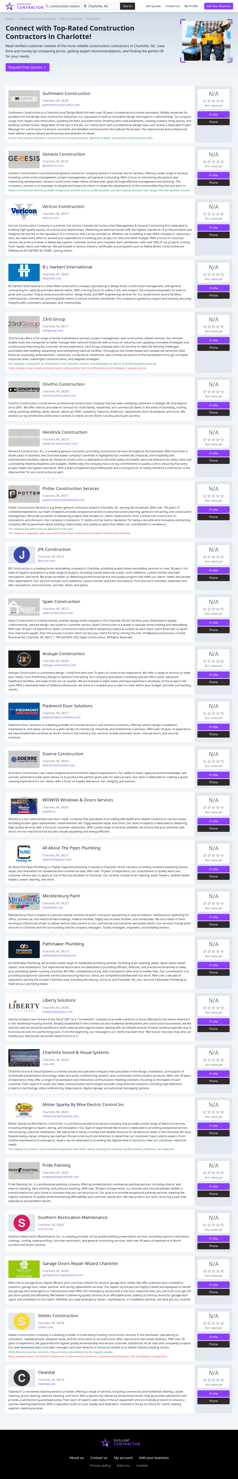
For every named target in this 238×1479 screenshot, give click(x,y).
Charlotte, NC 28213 (56, 951)
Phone (213, 122)
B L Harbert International (67, 267)
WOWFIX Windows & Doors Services (78, 800)
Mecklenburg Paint (61, 896)
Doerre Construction (63, 754)
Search (127, 6)
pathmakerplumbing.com (59, 955)
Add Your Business (218, 6)
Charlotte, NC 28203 (56, 274)
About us (76, 1457)
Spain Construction (61, 601)
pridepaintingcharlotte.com (61, 1177)
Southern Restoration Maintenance (73, 1217)
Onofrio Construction (64, 384)
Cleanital (46, 1372)
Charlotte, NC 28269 (56, 1008)
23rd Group (54, 319)
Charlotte (93, 19)
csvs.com (49, 1064)
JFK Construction (54, 549)
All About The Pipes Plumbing (72, 848)
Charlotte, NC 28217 (56, 326)
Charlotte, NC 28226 (56, 101)
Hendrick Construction (65, 432)
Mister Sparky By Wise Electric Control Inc (83, 1104)
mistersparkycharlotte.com (60, 1116)
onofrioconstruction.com (59, 395)
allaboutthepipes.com (57, 859)
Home (10, 19)
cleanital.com (46, 1384)
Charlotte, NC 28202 (56, 1112)
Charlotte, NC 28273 (56, 214)
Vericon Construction (63, 206)
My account (123, 1457)
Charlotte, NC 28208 (56, 391)
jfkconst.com (46, 561)
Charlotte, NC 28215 (51, 556)
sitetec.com (45, 1327)
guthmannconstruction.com (61, 105)
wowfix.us (49, 811)
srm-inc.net (45, 1229)
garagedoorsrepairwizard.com (63, 1275)
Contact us (99, 1457)
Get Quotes (153, 6)
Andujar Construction (64, 653)
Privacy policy (100, 1465)
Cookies (142, 1465)
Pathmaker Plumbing (63, 944)
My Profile (191, 6)
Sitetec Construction (58, 1315)
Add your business (154, 1457)
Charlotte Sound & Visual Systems (76, 1052)
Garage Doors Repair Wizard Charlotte (80, 1263)
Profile (213, 114)
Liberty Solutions (59, 1000)
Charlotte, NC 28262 (56, 807)
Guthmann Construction (66, 93)
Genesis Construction (64, 154)
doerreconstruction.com (59, 765)
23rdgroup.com (53, 330)
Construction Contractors (37, 19)
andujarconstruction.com (59, 665)
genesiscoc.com (53, 165)
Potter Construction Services (71, 488)
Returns (123, 1465)
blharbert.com (52, 278)
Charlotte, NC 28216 (51, 1380)
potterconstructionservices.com (64, 500)
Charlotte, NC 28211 (56, 496)
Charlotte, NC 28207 (56, 161)
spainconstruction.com (58, 613)
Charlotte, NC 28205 (51, 1225)
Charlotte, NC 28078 (51, 1323)
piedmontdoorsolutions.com (61, 717)
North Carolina (71, 19)
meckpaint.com (53, 907)
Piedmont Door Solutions (68, 706)
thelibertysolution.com (57, 1012)
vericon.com (51, 218)
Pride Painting (56, 1165)
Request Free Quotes (26, 67)
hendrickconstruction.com (60, 443)
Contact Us (172, 6)
